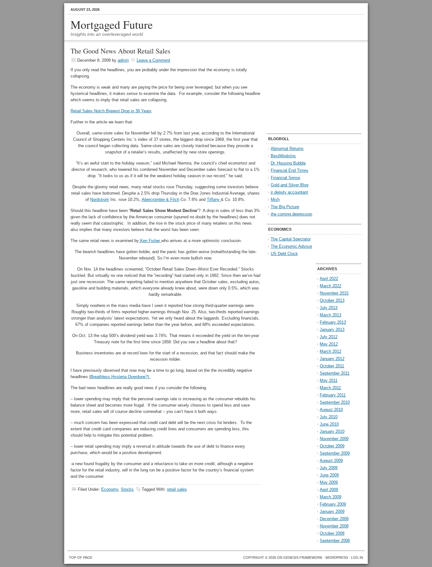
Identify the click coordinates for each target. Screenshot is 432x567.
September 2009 (335, 453)
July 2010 (328, 416)
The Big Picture (285, 206)
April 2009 (329, 489)
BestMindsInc (283, 155)
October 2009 (332, 446)
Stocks (127, 489)
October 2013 (332, 300)
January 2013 (332, 329)
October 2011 (332, 366)
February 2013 (333, 322)
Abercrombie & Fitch (160, 199)
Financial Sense (285, 177)
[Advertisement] (306, 87)
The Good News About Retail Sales (120, 50)
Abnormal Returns (287, 148)
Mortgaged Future (112, 24)
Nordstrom (99, 199)
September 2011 (334, 373)
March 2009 (330, 497)
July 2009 (328, 467)
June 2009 (329, 475)
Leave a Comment (153, 60)
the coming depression (291, 214)
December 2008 (334, 518)
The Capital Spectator (291, 239)
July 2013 (328, 307)
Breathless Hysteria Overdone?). (120, 376)
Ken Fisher (150, 240)
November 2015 (334, 293)
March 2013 (330, 315)
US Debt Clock (284, 253)
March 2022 (330, 286)
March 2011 (330, 387)
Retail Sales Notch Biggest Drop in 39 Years (111, 111)
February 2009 (333, 504)
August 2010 (331, 409)
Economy (109, 489)
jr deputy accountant (289, 192)
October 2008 (332, 533)
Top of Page (80, 557)
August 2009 (331, 460)
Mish (275, 199)
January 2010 (332, 431)
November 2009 (334, 438)
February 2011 (333, 395)
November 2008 (334, 526)
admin (123, 60)
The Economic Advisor (291, 246)
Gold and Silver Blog (289, 185)
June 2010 (329, 424)
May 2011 (328, 380)
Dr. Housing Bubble (288, 163)
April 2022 (329, 278)
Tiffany (214, 199)
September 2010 (335, 402)
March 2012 (330, 351)
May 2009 (329, 482)
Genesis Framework (302, 557)
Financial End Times (289, 170)
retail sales (177, 489)
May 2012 (329, 344)
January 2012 (332, 358)
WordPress (336, 557)
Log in (357, 557)
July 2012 (328, 336)
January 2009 (332, 511)
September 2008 (335, 540)
